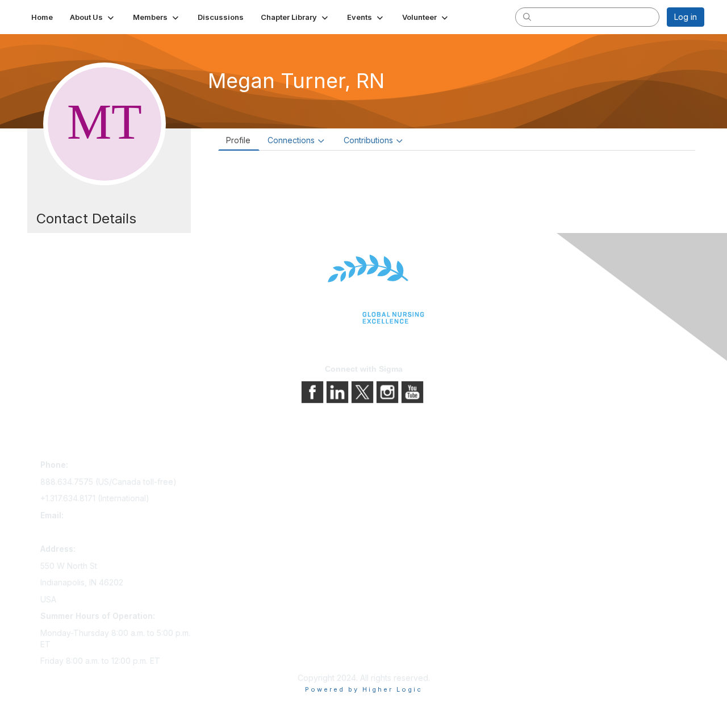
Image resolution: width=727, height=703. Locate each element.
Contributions (368, 140)
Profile (238, 140)
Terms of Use (393, 499)
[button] (92, 17)
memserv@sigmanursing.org (93, 531)
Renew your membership (251, 499)
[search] (527, 16)
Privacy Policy (394, 483)
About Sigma (391, 467)
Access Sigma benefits (247, 483)
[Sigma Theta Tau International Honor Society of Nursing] (363, 289)
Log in (685, 17)
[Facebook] (313, 391)
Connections (291, 140)
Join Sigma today (236, 467)
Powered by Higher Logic (364, 689)
